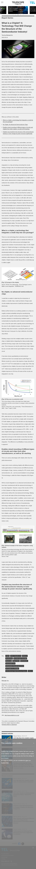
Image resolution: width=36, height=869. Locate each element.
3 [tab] (18, 15)
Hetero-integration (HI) (16, 655)
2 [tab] (15, 15)
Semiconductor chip (10, 663)
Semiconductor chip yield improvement (15, 666)
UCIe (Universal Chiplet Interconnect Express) (16, 671)
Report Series (16, 661)
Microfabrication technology (20, 658)
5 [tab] (23, 15)
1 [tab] (13, 15)
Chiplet (7, 655)
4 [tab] (20, 15)
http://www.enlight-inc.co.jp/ (12, 715)
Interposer (24, 655)
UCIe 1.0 (30, 671)
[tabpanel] (18, 10)
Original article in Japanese (9, 724)
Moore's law (8, 661)
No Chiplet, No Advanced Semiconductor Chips (15, 124)
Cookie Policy (5, 762)
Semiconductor (24, 661)
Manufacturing (9, 658)
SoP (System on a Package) (12, 668)
